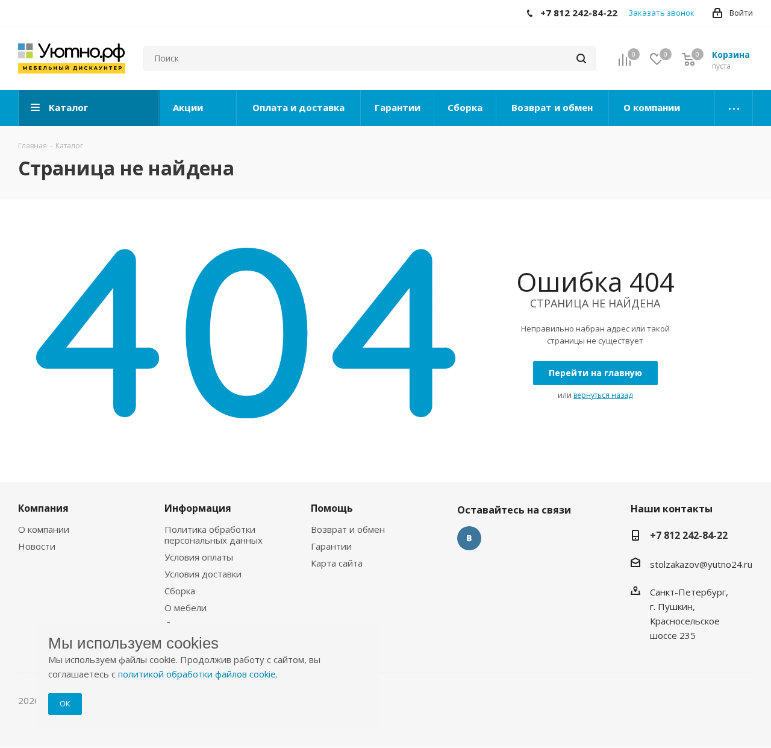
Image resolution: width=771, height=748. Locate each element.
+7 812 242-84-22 (689, 535)
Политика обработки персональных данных (213, 534)
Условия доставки (203, 574)
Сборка (179, 591)
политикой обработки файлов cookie (197, 674)
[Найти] (581, 58)
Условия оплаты (198, 557)
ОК (65, 703)
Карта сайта (337, 563)
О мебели (185, 608)
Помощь (332, 508)
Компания (43, 508)
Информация (197, 508)
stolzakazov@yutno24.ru (701, 564)
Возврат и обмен (348, 529)
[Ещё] (734, 108)
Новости (36, 546)
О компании (43, 529)
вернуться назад (602, 395)
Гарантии (331, 546)
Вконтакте (469, 538)
